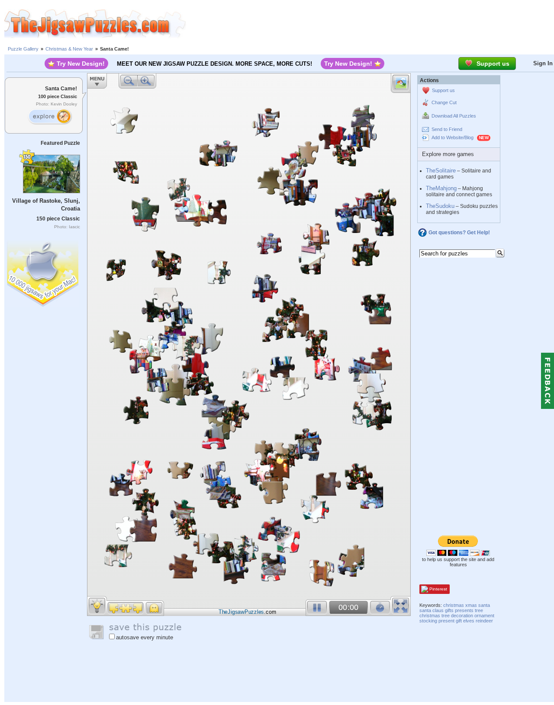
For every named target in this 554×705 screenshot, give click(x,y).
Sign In (543, 63)
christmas (453, 605)
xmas (471, 605)
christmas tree (434, 615)
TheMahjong (441, 188)
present (446, 620)
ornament (484, 615)
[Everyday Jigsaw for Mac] (43, 271)
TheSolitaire (441, 170)
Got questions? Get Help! (459, 233)
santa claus (431, 610)
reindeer (484, 620)
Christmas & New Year (69, 48)
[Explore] (49, 116)
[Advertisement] (370, 23)
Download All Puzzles (454, 115)
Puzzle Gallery (23, 48)
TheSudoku (440, 206)
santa (484, 605)
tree (479, 610)
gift (459, 620)
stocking (428, 620)
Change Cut (444, 102)
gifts (449, 610)
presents (464, 610)
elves (468, 620)
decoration (462, 615)
